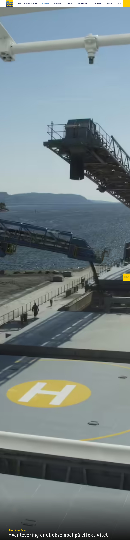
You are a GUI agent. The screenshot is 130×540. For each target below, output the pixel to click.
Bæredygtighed (83, 3)
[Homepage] (6, 3)
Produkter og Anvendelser (27, 3)
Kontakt (126, 277)
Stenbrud (45, 3)
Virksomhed (98, 3)
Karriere (110, 3)
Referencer (57, 3)
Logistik (70, 3)
